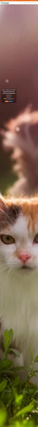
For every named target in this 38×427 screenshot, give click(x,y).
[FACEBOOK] (31, 0)
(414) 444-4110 (9, 97)
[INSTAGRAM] (32, 0)
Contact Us (10, 101)
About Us (7, 101)
